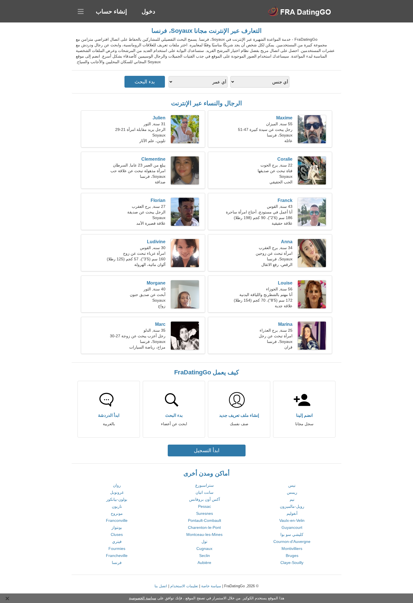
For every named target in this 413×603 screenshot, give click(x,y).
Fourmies (116, 548)
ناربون (117, 506)
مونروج (117, 513)
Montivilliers (292, 548)
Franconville (117, 520)
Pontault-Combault (204, 520)
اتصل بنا (161, 586)
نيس (292, 485)
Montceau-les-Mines (204, 534)
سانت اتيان (205, 492)
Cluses (117, 534)
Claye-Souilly (291, 562)
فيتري (117, 541)
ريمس (292, 492)
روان (117, 485)
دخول (148, 11)
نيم (292, 499)
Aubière (204, 562)
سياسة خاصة (211, 586)
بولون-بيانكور (116, 499)
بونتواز (117, 527)
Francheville (117, 555)
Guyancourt (292, 527)
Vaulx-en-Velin (292, 520)
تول (204, 541)
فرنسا (117, 562)
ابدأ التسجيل (206, 450)
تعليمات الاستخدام (184, 586)
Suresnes (204, 513)
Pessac (204, 506)
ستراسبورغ (204, 485)
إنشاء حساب (111, 11)
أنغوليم (292, 513)
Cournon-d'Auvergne (291, 541)
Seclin (204, 555)
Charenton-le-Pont (204, 527)
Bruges (292, 555)
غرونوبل (117, 492)
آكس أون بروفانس (204, 499)
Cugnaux (204, 548)
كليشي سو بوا (291, 534)
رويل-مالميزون (292, 506)
